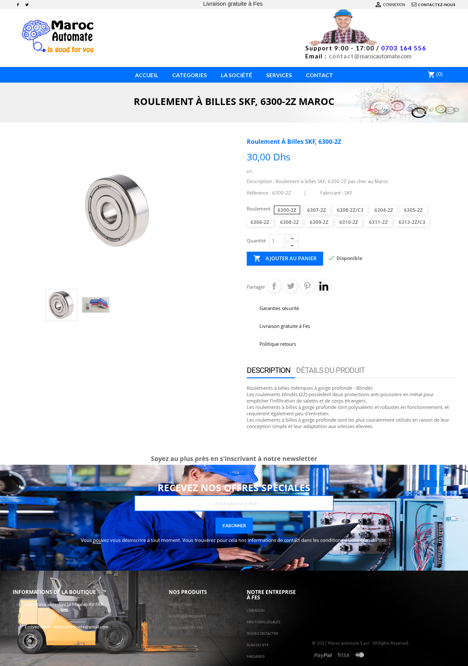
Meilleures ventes (185, 627)
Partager (274, 286)
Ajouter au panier (284, 258)
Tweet (290, 286)
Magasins (256, 656)
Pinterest (307, 286)
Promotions (180, 605)
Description (268, 370)
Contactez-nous (436, 4)
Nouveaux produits (187, 616)
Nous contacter (262, 633)
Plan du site (258, 645)
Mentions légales (263, 622)
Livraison (256, 610)
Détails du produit (330, 370)
